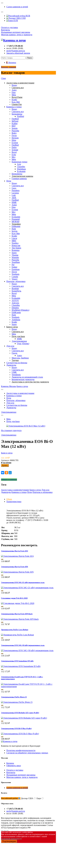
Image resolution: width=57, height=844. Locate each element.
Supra (14, 253)
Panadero (15, 190)
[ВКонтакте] (2, 472)
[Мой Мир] (10, 472)
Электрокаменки (19, 341)
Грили (14, 353)
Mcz (13, 157)
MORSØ (15, 221)
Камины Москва (8, 386)
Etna (14, 92)
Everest (15, 143)
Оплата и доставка (9, 27)
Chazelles (21, 166)
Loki (14, 195)
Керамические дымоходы (23, 379)
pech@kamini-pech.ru (15, 51)
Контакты (5, 30)
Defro (14, 147)
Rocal (14, 152)
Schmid (15, 150)
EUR (15, 20)
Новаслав (16, 245)
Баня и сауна (22, 386)
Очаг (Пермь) (23, 343)
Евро (39, 798)
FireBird (20, 116)
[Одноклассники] (6, 472)
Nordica (15, 243)
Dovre (14, 272)
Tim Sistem (16, 248)
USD (23, 18)
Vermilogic (16, 375)
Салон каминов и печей (17, 7)
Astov (14, 90)
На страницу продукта (11, 430)
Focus (14, 135)
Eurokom (15, 269)
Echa (14, 154)
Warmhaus (21, 169)
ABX (14, 198)
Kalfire (14, 123)
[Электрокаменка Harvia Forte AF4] (17, 556)
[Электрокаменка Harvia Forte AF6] (17, 572)
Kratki (14, 99)
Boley (14, 133)
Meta (14, 95)
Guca (14, 188)
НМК (14, 202)
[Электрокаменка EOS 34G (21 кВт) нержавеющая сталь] (27, 587)
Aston (14, 205)
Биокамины (17, 114)
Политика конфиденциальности (20, 750)
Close (3, 78)
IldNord (15, 121)
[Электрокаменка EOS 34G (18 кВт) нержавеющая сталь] (27, 650)
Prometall (16, 219)
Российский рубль (9, 798)
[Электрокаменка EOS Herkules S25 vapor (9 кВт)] (24, 718)
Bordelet (15, 288)
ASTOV (15, 300)
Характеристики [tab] (13, 501)
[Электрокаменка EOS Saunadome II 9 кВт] (21, 666)
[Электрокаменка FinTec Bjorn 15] (16, 702)
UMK (14, 372)
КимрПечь (16, 291)
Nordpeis (15, 274)
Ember (14, 267)
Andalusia (16, 319)
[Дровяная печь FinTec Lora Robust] (17, 635)
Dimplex (15, 308)
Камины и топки (14, 107)
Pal (13, 264)
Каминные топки (19, 162)
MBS (14, 241)
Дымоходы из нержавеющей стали (27, 377)
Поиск (29, 58)
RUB (27, 16)
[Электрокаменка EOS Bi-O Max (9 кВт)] (20, 734)
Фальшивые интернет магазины (15, 32)
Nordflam (16, 262)
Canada (15, 276)
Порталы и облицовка (42, 492)
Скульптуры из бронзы (16, 363)
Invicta (14, 231)
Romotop (15, 250)
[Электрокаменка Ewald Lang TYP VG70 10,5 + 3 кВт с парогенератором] (28, 686)
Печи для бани (13, 421)
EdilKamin (16, 312)
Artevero (15, 303)
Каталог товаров (8, 67)
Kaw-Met (16, 102)
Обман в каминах (9, 479)
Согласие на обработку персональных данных (27, 753)
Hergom (15, 138)
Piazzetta (15, 131)
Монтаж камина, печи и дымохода (16, 34)
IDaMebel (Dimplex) (20, 310)
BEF (14, 126)
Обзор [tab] (9, 499)
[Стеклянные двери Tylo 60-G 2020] (17, 603)
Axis (19, 164)
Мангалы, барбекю (20, 358)
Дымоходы (11, 365)
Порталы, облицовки (15, 281)
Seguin (14, 128)
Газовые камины (19, 178)
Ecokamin (21, 171)
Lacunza (15, 193)
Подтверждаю (9, 841)
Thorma (15, 255)
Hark (14, 229)
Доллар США (27, 798)
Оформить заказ (13, 765)
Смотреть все (18, 111)
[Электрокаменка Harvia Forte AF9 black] (20, 619)
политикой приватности (11, 839)
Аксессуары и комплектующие (20, 393)
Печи (8, 181)
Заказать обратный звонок (18, 53)
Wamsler (15, 257)
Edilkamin (16, 226)
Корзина (10, 763)
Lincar (14, 238)
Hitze (14, 140)
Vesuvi (14, 279)
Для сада (10, 346)
